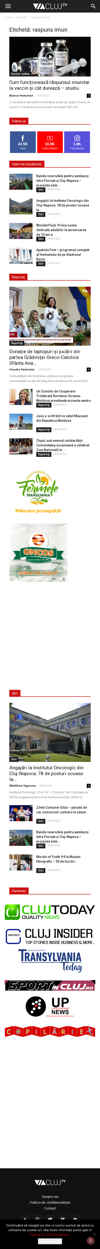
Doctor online (20, 74)
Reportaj (17, 343)
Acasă (9, 17)
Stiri (40, 190)
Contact (50, 1208)
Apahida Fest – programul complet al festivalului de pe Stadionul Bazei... (62, 254)
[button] (93, 6)
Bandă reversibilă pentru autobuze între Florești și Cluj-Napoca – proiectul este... (62, 180)
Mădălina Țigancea (22, 785)
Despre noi (50, 1196)
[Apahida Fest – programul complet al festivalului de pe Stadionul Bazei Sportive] (21, 256)
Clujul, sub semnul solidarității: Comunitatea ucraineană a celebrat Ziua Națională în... (62, 445)
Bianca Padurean (21, 95)
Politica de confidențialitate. (50, 1234)
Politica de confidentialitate (50, 1202)
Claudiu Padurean (22, 369)
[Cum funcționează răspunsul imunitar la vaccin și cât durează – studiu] (50, 56)
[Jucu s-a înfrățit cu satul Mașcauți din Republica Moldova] (21, 422)
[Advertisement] (50, 633)
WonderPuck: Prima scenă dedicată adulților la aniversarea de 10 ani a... (61, 229)
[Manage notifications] (90, 1240)
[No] (94, 1234)
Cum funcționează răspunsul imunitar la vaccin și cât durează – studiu (49, 85)
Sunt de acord (50, 1241)
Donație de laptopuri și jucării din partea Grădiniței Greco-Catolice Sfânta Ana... (44, 357)
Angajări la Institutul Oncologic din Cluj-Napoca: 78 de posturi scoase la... (62, 205)
